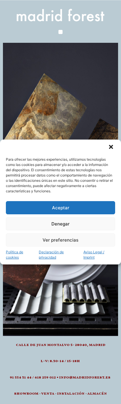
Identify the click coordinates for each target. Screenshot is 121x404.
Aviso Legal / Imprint (93, 254)
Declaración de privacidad (51, 254)
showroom (26, 393)
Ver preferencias (60, 240)
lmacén (98, 393)
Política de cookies (14, 254)
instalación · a (73, 393)
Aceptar (60, 208)
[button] (111, 147)
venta (47, 393)
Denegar (60, 224)
